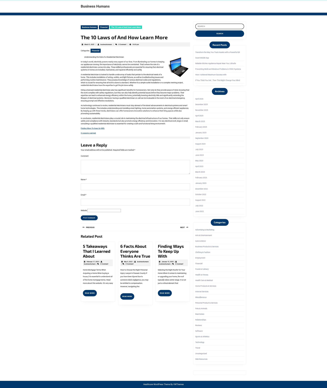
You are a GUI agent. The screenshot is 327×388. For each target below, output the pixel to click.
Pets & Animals (201, 308)
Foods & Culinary (202, 269)
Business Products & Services (207, 247)
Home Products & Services (205, 286)
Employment (200, 258)
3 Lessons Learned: (88, 133)
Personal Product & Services (206, 303)
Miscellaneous (201, 297)
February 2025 (201, 127)
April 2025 (199, 116)
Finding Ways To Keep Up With (92, 128)
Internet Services (201, 292)
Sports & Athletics (202, 337)
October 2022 (200, 194)
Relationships (200, 320)
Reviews (198, 325)
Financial (104, 27)
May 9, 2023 (128, 262)
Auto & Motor (200, 241)
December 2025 (201, 104)
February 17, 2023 (93, 262)
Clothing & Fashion (202, 252)
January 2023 (200, 183)
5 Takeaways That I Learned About (96, 251)
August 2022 (200, 200)
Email (83, 195)
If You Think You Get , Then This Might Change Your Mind (217, 80)
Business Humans (95, 6)
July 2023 (199, 149)
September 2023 (201, 138)
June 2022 (199, 211)
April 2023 (199, 166)
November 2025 (201, 110)
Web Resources (201, 359)
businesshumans (106, 44)
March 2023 (200, 172)
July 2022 (199, 206)
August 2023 (200, 144)
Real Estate (199, 314)
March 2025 (200, 121)
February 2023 (201, 178)
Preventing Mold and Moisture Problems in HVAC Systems (218, 69)
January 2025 (200, 133)
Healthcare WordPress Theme (156, 384)
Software (199, 331)
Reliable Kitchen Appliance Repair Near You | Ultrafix (215, 63)
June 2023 (199, 155)
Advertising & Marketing (204, 230)
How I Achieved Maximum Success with (210, 75)
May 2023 (199, 161)
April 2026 (199, 99)
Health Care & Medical (204, 280)
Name (84, 179)
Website (84, 210)
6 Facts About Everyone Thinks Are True (135, 251)
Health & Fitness (201, 275)
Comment (85, 156)
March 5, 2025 (89, 44)
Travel (197, 348)
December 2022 (201, 189)
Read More (91, 294)
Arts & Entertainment (203, 235)
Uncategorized (201, 353)
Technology (199, 342)
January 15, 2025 (168, 262)
